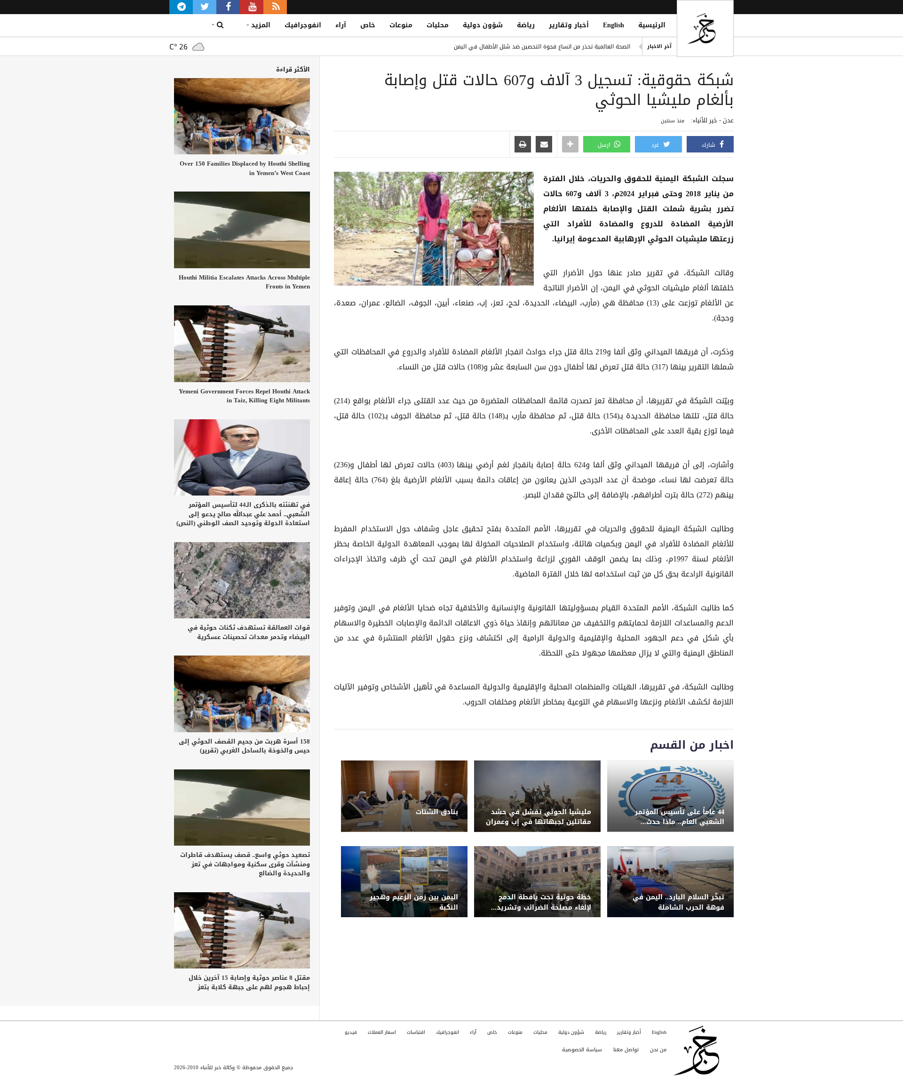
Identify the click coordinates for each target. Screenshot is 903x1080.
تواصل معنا (626, 1050)
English (613, 25)
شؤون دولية (483, 25)
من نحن (658, 1050)
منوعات (400, 25)
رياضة (526, 25)
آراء (340, 25)
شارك (709, 145)
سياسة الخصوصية (582, 1050)
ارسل (605, 145)
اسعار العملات (382, 1032)
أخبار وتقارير (569, 25)
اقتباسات (416, 1032)
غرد (656, 145)
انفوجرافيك (303, 25)
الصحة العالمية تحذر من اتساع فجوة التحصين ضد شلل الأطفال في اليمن (542, 46)
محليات (438, 25)
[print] (522, 145)
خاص (367, 25)
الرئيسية (651, 25)
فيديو (351, 1032)
